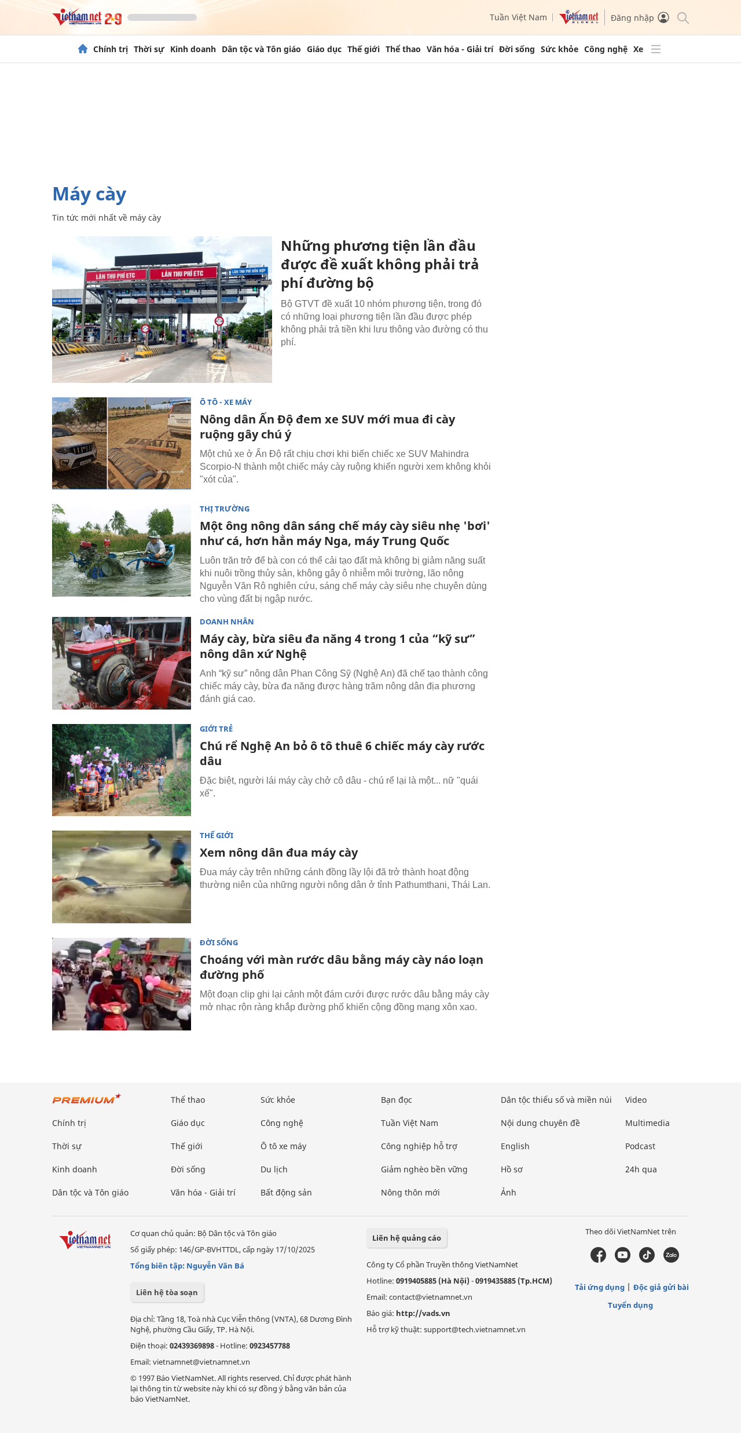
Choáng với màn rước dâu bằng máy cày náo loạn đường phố (341, 967)
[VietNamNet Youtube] (622, 1260)
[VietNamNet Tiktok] (647, 1260)
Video (636, 1099)
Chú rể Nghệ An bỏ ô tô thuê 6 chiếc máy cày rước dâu (342, 753)
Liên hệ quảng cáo (406, 1238)
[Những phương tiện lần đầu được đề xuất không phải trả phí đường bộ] (162, 309)
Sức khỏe (559, 49)
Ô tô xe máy (283, 1145)
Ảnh (508, 1192)
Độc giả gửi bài (661, 1287)
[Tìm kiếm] (682, 17)
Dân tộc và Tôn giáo (261, 49)
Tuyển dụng (630, 1305)
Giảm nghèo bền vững (424, 1169)
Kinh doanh (193, 49)
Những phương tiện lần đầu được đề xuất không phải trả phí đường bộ (380, 264)
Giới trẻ (216, 729)
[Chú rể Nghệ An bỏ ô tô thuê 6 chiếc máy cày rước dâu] (121, 770)
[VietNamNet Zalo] (671, 1260)
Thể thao (403, 49)
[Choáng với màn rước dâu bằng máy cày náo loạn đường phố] (121, 984)
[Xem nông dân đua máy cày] (121, 877)
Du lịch (274, 1169)
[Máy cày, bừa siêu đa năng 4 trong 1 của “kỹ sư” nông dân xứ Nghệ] (121, 663)
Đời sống (517, 49)
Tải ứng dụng (600, 1287)
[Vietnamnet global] (579, 21)
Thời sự (149, 49)
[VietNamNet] (82, 49)
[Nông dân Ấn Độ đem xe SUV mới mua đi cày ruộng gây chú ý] (121, 443)
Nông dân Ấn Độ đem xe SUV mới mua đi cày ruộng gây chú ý (327, 426)
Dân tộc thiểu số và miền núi (556, 1099)
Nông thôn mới (410, 1192)
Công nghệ (606, 49)
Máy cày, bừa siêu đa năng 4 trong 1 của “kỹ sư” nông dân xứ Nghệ (337, 646)
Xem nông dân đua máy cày (279, 852)
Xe (638, 49)
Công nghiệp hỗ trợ (419, 1145)
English (515, 1145)
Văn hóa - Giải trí (460, 49)
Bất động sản (286, 1192)
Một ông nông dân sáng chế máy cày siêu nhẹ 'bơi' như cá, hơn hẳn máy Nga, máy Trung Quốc (345, 533)
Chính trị (110, 49)
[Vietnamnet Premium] (87, 1104)
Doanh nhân (227, 622)
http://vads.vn (423, 1313)
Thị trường (225, 509)
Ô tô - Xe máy (226, 402)
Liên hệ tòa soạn (167, 1292)
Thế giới (363, 49)
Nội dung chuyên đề (540, 1122)
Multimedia (647, 1122)
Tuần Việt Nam (518, 17)
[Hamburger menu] (656, 49)
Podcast (640, 1145)
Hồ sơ (512, 1169)
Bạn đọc (396, 1099)
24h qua (641, 1169)
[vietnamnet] (87, 22)
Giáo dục (324, 49)
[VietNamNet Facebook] (598, 1260)
